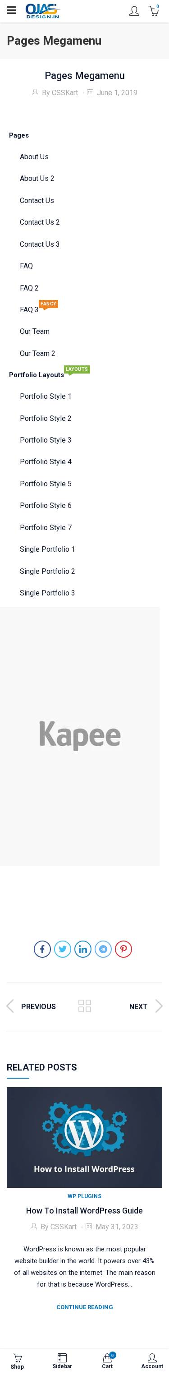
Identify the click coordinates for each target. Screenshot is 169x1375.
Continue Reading (84, 1307)
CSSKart (65, 92)
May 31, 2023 (117, 1227)
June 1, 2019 (117, 92)
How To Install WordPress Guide (84, 1210)
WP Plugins (84, 1196)
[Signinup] (134, 11)
